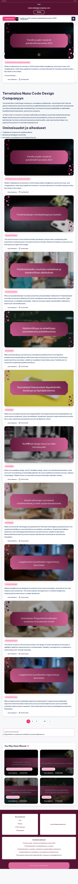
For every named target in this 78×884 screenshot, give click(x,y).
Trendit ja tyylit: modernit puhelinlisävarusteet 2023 (37, 18)
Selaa (39, 12)
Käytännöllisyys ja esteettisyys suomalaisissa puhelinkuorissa (39, 852)
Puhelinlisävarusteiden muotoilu (18, 62)
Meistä (20, 824)
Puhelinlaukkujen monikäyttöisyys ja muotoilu (39, 846)
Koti (39, 4)
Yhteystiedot (20, 830)
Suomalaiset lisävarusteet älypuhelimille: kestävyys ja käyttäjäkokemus (39, 855)
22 (45, 721)
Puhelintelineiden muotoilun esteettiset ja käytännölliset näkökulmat (39, 849)
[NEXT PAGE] (49, 721)
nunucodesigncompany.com (39, 8)
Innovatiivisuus (11, 235)
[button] (10, 75)
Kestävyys (9, 410)
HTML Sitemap (20, 827)
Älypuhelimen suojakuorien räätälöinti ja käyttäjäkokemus (24, 734)
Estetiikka (9, 351)
